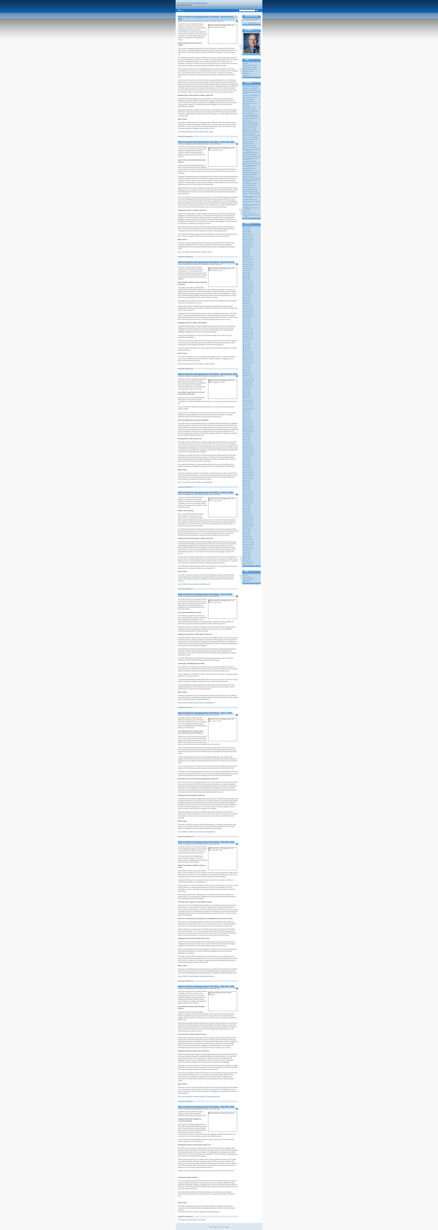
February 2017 (249, 352)
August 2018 (248, 317)
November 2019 (249, 287)
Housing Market (249, 154)
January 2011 (248, 493)
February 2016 (249, 375)
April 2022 (247, 231)
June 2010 (248, 507)
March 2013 (248, 443)
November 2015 (249, 381)
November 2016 (249, 357)
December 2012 (249, 449)
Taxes (246, 211)
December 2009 (249, 519)
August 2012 (248, 457)
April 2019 (247, 301)
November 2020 (249, 264)
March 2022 (248, 233)
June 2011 (247, 484)
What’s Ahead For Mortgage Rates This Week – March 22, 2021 (206, 262)
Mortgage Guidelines (250, 172)
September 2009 (249, 525)
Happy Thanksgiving (250, 118)
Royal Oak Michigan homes (252, 193)
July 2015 (247, 389)
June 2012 (248, 460)
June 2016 (248, 367)
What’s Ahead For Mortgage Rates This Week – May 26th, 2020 (206, 842)
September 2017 (249, 338)
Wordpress (248, 581)
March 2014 (248, 420)
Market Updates (249, 71)
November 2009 (249, 521)
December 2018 (249, 309)
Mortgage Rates (249, 174)
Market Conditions (199, 1096)
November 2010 (249, 497)
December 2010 (249, 495)
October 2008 (248, 546)
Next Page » (194, 1220)
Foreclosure (248, 113)
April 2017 (247, 348)
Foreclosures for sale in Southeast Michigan (251, 115)
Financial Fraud (249, 109)
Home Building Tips (250, 122)
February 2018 (249, 328)
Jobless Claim (208, 132)
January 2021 (248, 260)
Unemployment (205, 584)
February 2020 (249, 282)
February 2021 (249, 258)
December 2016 (249, 355)
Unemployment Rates (207, 976)
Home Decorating (249, 129)
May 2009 (247, 532)
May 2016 (247, 369)
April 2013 (247, 441)
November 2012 (249, 451)
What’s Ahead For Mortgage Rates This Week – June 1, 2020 (205, 713)
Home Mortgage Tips (250, 135)
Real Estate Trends (250, 191)
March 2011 (248, 490)
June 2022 (248, 227)
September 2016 (249, 361)
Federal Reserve (249, 103)
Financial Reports (187, 132)
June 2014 (248, 414)
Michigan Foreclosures (251, 163)
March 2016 (248, 373)
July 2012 (247, 458)
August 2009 (248, 526)
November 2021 (249, 241)
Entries (248, 577)
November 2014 (249, 404)
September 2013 (249, 431)
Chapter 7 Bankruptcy (251, 95)
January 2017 (248, 354)
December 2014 (249, 402)
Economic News (186, 364)
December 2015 (249, 379)
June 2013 (248, 437)
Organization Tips (250, 183)
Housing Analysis (250, 152)
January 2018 (248, 330)
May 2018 (247, 322)
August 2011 (248, 480)
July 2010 (247, 505)
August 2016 (248, 363)
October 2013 (248, 429)
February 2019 (249, 305)
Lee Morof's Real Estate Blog (192, 3)
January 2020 (248, 284)
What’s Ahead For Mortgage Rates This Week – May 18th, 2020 (206, 986)
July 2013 (247, 435)
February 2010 (249, 515)
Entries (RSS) (212, 1227)
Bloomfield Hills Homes (251, 90)
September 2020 (249, 268)
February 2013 (249, 445)
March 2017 (248, 350)
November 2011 (249, 474)
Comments (249, 579)
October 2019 (248, 289)
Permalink (181, 136)
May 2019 (247, 299)
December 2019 (249, 286)
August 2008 (248, 550)
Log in (246, 575)
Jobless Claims (207, 252)
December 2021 (249, 239)
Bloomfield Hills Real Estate (252, 92)
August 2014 (248, 410)
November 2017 (249, 334)
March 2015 (248, 396)
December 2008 (249, 542)
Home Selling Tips (250, 139)
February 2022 (249, 235)
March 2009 (248, 536)
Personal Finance (250, 185)
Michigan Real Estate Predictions (251, 166)
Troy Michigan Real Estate (252, 215)
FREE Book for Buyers (251, 65)
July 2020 (247, 272)
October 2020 (248, 266)
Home (179, 10)
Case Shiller (185, 252)
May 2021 (247, 252)
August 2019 (248, 293)
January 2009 (248, 540)
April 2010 (247, 511)
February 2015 (249, 398)
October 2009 (248, 523)
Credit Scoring (249, 99)
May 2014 (247, 416)
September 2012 (249, 455)
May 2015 (247, 392)
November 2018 (249, 311)
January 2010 (248, 517)
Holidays (247, 120)
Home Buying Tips (250, 126)
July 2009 (247, 528)
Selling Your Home (250, 199)
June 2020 (248, 274)
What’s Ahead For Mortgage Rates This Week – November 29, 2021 (205, 18)
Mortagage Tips (249, 168)
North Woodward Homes (251, 178)
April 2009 (247, 534)
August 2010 (248, 503)
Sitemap (247, 75)
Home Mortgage (249, 133)
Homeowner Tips (249, 147)
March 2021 (248, 256)
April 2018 (247, 324)
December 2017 (249, 332)
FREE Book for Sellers (251, 67)
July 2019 (247, 295)
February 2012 (249, 468)
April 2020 (247, 278)
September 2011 (249, 478)
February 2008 (249, 561)
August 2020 (248, 270)
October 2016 (248, 359)
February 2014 (249, 422)
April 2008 (247, 558)
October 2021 (248, 243)
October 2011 (248, 476)
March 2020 (248, 280)
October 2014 (248, 406)
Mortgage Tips (249, 176)
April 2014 (247, 418)
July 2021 (247, 249)
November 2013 (249, 427)
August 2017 (248, 340)
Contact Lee (248, 73)
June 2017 (248, 344)
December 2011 (249, 472)
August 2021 (248, 247)
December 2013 (249, 425)
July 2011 (247, 482)
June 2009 (248, 530)
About (246, 63)
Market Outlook (249, 161)
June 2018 (248, 321)
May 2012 (247, 462)
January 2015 (248, 400)
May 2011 (247, 486)
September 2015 (249, 385)
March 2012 (248, 466)
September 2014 (249, 408)
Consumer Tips (249, 97)
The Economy (248, 213)
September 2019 (249, 291)
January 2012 (248, 470)
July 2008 (247, 552)
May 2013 (247, 439)
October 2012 (248, 453)
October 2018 (248, 313)
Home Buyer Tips (249, 124)
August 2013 (248, 433)
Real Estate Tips (249, 189)
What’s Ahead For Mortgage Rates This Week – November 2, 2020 (207, 374)
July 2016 (247, 365)
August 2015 (248, 387)
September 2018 (249, 315)
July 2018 (247, 319)
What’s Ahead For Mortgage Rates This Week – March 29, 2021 (206, 142)
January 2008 (248, 563)
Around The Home (250, 86)
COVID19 (184, 584)
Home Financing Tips (251, 131)
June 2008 (248, 554)
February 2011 (249, 491)
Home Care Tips (249, 127)
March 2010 (248, 513)
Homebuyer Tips (249, 145)
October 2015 (248, 383)
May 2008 (247, 556)
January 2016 (248, 377)
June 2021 (248, 251)
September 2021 (249, 245)
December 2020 (249, 262)
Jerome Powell (198, 132)
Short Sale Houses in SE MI (252, 201)
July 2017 (247, 342)
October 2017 (248, 336)
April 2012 (247, 464)
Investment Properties (251, 156)
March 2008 (248, 559)
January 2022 (248, 237)
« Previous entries (184, 1220)
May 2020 (247, 276)
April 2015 (247, 394)
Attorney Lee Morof (250, 88)
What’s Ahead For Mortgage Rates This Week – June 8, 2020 (205, 594)
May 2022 (247, 229)
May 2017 (247, 346)
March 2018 (248, 326)
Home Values (248, 143)
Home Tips (248, 141)
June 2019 (248, 297)
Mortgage (247, 170)
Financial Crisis (249, 107)
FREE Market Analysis (251, 69)
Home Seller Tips (249, 137)
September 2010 (249, 501)
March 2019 (248, 303)
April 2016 (247, 371)
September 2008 (249, 548)
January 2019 (248, 307)
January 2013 (248, 447)
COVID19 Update (186, 703)
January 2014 (248, 423)
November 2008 (249, 544)
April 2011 (247, 488)
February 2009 (249, 538)
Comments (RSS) (224, 1227)
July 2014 (247, 412)
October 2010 (248, 499)
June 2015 (248, 390)
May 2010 (247, 509)
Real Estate (248, 187)
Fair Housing (248, 101)
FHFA (246, 105)
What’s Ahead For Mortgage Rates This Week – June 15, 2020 (205, 492)
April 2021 (247, 254)
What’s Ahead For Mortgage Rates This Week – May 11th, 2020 (206, 1107)
